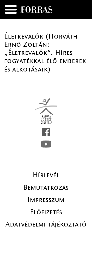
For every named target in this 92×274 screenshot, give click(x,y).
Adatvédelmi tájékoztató (45, 224)
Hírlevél (46, 175)
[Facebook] (46, 132)
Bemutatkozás (46, 187)
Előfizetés (46, 212)
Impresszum (46, 199)
